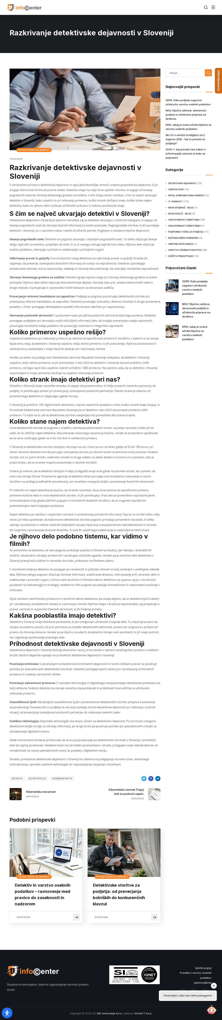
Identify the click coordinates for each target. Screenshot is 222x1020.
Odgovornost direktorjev (184, 225)
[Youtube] (204, 992)
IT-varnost (175, 201)
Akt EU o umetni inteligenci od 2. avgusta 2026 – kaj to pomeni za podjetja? (185, 139)
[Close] (214, 986)
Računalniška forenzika (183, 237)
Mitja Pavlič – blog (179, 213)
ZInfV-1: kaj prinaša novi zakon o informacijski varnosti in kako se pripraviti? (186, 153)
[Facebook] (150, 778)
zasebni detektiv (62, 778)
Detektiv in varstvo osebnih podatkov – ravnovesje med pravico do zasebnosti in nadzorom (42, 894)
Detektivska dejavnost (34, 150)
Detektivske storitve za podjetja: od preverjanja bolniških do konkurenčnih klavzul (119, 894)
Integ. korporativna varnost (186, 195)
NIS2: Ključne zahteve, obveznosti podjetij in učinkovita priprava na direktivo (186, 114)
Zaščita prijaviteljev (180, 256)
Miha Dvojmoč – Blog (181, 207)
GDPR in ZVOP (176, 189)
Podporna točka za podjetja (185, 231)
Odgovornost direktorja (184, 219)
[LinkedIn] (157, 778)
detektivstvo (37, 778)
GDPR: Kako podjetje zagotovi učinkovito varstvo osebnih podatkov (188, 102)
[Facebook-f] (182, 992)
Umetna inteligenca (180, 243)
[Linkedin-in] (193, 992)
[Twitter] (144, 778)
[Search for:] (189, 73)
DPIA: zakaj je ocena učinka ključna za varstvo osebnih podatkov (188, 127)
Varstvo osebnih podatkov (185, 249)
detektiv (17, 778)
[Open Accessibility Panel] (7, 1013)
